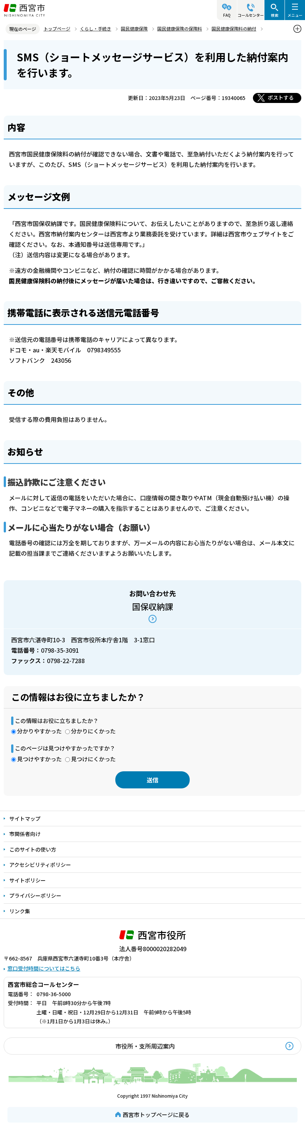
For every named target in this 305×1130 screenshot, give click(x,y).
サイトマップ (25, 818)
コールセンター (251, 15)
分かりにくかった (93, 731)
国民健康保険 (134, 28)
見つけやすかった (39, 759)
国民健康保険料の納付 (234, 28)
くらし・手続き (95, 28)
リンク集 (19, 911)
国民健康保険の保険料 (179, 28)
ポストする (281, 97)
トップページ (57, 28)
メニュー (295, 15)
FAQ (227, 15)
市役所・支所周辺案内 (145, 1046)
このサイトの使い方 (32, 849)
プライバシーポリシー (35, 895)
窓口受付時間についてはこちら (43, 968)
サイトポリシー (27, 880)
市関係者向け (25, 833)
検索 (274, 15)
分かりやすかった (39, 731)
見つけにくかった (93, 759)
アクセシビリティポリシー (40, 864)
